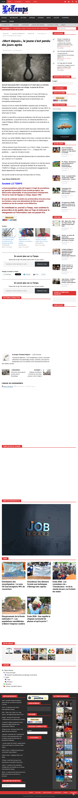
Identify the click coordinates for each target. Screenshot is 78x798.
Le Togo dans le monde (64, 63)
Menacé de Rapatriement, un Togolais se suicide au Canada (25, 240)
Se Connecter (5, 25)
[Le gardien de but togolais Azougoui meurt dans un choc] (42, 232)
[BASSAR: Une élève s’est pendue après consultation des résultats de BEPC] (9, 232)
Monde (65, 792)
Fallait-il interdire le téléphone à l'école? (63, 40)
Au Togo (23, 18)
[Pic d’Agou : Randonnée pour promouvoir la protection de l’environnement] (56, 164)
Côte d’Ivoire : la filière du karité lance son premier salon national (68, 280)
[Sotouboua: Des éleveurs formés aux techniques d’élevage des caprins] (39, 571)
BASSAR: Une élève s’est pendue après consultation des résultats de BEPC (8, 240)
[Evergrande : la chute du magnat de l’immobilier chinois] (60, 760)
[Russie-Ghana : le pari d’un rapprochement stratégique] (68, 766)
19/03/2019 (7, 50)
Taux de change (57, 109)
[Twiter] (65, 1)
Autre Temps (58, 144)
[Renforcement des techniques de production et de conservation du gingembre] (26, 657)
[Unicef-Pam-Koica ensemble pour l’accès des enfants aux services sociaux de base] (26, 651)
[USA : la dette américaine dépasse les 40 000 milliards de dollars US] (60, 753)
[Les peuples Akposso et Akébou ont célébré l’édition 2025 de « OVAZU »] (43, 651)
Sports (4, 21)
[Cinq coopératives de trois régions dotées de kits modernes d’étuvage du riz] (68, 651)
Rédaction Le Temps (64, 46)
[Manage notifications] (73, 793)
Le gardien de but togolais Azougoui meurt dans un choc (41, 239)
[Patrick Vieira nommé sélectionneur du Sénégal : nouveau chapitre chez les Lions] (68, 772)
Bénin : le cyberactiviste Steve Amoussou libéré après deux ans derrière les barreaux (13, 774)
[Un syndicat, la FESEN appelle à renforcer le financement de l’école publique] (56, 204)
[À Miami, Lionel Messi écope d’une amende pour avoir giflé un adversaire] (60, 735)
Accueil (4, 18)
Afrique (32, 18)
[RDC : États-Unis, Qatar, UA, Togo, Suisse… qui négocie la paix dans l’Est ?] (56, 223)
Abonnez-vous (42, 264)
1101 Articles (36, 354)
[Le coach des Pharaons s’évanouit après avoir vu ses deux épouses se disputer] (60, 772)
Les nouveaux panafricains (65, 51)
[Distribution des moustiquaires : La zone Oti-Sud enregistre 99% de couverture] (13, 571)
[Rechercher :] (66, 28)
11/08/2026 (66, 169)
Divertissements (18, 34)
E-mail (55, 81)
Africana (57, 217)
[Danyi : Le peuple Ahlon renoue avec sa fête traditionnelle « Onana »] (56, 178)
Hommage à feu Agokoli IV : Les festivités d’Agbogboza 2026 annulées (68, 191)
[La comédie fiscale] (51, 657)
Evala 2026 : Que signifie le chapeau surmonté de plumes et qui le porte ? (38, 618)
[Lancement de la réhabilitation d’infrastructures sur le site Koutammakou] (60, 651)
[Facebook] (72, 1)
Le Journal (18, 1)
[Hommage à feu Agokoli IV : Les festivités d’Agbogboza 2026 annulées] (56, 190)
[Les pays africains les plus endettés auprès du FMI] (68, 747)
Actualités (14, 18)
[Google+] (69, 1)
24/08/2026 (66, 228)
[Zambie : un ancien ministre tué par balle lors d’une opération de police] (60, 747)
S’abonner (15, 25)
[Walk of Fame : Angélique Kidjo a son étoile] (68, 729)
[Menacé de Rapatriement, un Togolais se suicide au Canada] (26, 232)
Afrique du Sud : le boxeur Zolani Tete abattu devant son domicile (67, 267)
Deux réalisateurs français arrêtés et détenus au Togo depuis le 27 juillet (69, 150)
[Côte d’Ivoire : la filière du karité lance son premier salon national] (56, 281)
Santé (49, 18)
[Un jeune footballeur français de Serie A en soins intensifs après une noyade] (64, 785)
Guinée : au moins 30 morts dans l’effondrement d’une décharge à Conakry (68, 238)
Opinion (41, 18)
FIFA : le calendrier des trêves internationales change (10, 708)
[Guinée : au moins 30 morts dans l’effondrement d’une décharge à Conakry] (56, 237)
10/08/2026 (66, 181)
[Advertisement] (39, 634)
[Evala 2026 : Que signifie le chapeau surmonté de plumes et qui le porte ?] (39, 605)
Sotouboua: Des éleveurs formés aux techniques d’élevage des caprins (38, 584)
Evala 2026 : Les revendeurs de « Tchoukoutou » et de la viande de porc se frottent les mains (64, 587)
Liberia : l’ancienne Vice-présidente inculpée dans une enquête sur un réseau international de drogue (13, 767)
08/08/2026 (66, 195)
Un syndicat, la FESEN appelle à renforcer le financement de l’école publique (68, 205)
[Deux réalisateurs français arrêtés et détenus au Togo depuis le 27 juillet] (56, 150)
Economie (65, 18)
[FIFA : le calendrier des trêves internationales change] (68, 704)
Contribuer (25, 25)
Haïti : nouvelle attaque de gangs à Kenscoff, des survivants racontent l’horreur (11, 702)
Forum (35, 1)
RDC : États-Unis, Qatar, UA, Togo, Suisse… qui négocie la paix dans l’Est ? (68, 223)
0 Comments (17, 50)
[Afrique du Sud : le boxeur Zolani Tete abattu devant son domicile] (56, 267)
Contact (28, 1)
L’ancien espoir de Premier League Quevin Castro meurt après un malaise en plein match (13, 745)
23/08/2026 (66, 272)
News (9, 1)
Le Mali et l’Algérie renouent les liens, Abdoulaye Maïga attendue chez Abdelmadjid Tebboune (69, 253)
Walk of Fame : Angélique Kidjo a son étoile (12, 756)
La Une (3, 1)
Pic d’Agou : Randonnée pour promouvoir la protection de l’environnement (69, 164)
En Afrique (57, 792)
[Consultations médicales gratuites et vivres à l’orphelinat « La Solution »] (17, 651)
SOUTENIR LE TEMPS (52, 25)
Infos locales (47, 792)
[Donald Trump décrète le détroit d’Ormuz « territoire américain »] (68, 760)
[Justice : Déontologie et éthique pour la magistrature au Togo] (9, 651)
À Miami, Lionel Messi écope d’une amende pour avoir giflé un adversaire (12, 761)
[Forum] (76, 1)
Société (56, 18)
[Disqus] (26, 414)
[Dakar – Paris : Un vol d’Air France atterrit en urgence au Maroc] (68, 753)
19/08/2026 (66, 155)
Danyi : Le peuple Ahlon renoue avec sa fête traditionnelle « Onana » (69, 177)
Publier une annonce (38, 25)
